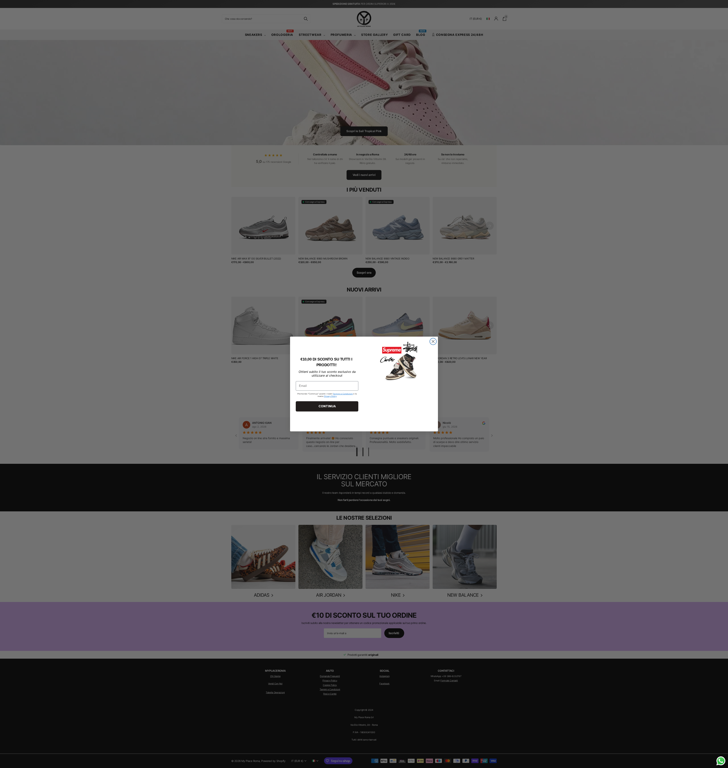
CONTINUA (327, 406)
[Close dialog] (433, 341)
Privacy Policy (330, 396)
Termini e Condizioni (343, 394)
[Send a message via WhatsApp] (721, 761)
